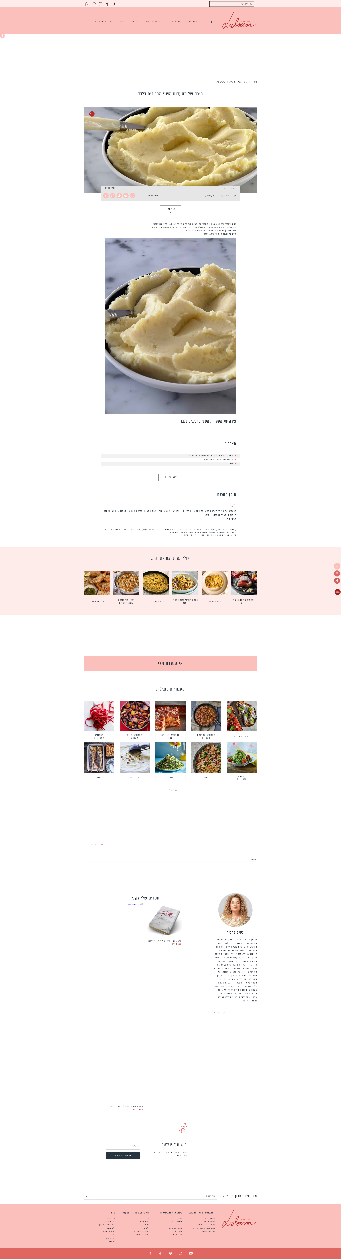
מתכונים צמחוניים (99, 736)
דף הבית (209, 21)
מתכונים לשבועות (217, 532)
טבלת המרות (174, 21)
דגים (99, 777)
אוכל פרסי (177, 1234)
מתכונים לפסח (119, 529)
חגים (225, 529)
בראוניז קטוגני (208, 1218)
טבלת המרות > (170, 477)
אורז (148, 1218)
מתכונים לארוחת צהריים (176, 529)
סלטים (170, 777)
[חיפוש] (87, 1196)
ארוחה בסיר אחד (175, 1228)
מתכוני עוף (177, 1221)
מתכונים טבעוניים (242, 778)
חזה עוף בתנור (208, 1231)
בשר (206, 777)
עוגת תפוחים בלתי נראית (204, 1228)
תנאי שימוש (111, 1238)
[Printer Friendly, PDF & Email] (133, 196)
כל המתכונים (111, 1221)
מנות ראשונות (241, 736)
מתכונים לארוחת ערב (197, 529)
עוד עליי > (219, 1012)
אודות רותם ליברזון (108, 1224)
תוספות (184, 532)
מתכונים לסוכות (135, 529)
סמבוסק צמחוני (97, 601)
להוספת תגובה (93, 844)
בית (255, 81)
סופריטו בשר (209, 1221)
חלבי (219, 529)
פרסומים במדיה (103, 21)
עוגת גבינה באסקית (206, 1224)
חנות (121, 21)
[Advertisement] (170, 56)
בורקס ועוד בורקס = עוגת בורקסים (126, 601)
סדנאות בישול (153, 21)
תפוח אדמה (175, 532)
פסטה (147, 1224)
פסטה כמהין (214, 601)
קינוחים (134, 777)
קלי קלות (188, 535)
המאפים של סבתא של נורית (244, 601)
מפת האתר (112, 1241)
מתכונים (193, 21)
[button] (2, 35)
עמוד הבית (112, 1218)
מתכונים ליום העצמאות (153, 529)
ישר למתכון (170, 210)
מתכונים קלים (200, 535)
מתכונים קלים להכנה (198, 532)
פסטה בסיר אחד (156, 601)
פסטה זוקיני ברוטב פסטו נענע (185, 601)
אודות (135, 21)
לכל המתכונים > (170, 789)
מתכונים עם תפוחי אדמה (218, 535)
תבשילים (178, 1231)
